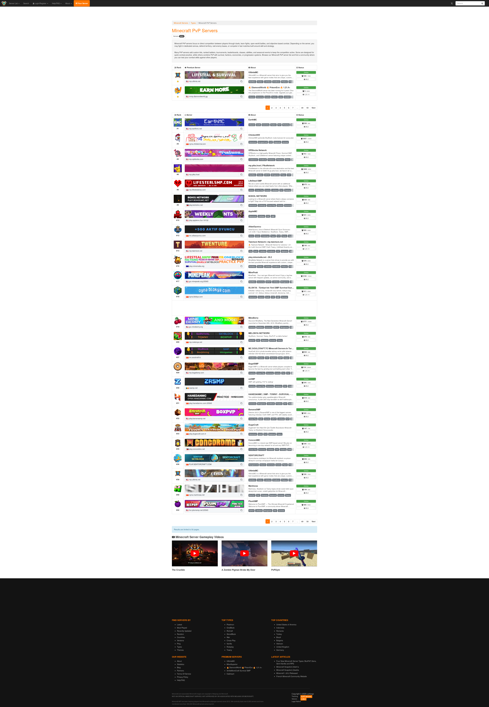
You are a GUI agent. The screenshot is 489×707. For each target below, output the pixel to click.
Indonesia (280, 627)
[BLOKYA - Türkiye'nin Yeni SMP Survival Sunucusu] (214, 290)
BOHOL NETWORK (257, 196)
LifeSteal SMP (255, 180)
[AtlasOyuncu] (214, 229)
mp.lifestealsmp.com (197, 189)
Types (193, 23)
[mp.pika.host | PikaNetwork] (214, 168)
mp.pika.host (194, 174)
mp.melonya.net (195, 342)
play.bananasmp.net (197, 418)
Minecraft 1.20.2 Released (287, 673)
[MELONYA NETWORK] (214, 336)
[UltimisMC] (214, 75)
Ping (179, 643)
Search (26, 3)
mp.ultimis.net (194, 81)
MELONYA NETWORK (259, 333)
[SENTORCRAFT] (214, 458)
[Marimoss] (214, 488)
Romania (280, 631)
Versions (180, 640)
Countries (181, 637)
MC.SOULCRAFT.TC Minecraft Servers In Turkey (271, 348)
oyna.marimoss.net (197, 495)
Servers (178, 36)
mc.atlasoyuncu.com (197, 235)
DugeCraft (253, 424)
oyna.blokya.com (196, 296)
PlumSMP (253, 501)
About (68, 3)
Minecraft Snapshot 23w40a (287, 670)
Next (313, 107)
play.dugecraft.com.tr (197, 433)
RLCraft (230, 631)
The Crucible (178, 569)
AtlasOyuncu (254, 226)
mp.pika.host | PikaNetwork (261, 165)
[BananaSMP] (214, 412)
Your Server (82, 3)
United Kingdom (282, 647)
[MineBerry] (214, 320)
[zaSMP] (214, 381)
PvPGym (275, 569)
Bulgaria (279, 640)
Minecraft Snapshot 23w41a (287, 667)
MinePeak (253, 272)
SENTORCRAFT (256, 455)
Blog (179, 667)
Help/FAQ (56, 3)
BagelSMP (253, 363)
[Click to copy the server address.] (241, 81)
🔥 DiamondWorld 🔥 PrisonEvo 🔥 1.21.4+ (269, 87)
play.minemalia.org (196, 266)
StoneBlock (231, 634)
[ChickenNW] (214, 137)
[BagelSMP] (214, 366)
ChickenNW (254, 134)
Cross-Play (231, 640)
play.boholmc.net (196, 205)
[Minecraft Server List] (3, 3)
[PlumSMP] (214, 504)
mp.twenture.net (195, 250)
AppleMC (252, 211)
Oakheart (230, 674)
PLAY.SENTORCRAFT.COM (200, 464)
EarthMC (252, 119)
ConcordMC (254, 440)
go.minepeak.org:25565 (198, 281)
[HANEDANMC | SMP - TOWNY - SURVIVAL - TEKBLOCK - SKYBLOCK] (214, 397)
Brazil (278, 637)
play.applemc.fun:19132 (198, 220)
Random (180, 634)
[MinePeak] (214, 275)
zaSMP (251, 378)
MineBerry (253, 317)
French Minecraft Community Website (291, 676)
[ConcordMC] (214, 443)
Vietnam (279, 643)
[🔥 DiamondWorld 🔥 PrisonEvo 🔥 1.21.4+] (214, 90)
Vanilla (229, 643)
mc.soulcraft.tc (195, 357)
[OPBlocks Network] (214, 153)
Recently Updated (184, 631)
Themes (180, 650)
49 (302, 107)
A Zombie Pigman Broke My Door (238, 569)
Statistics (180, 664)
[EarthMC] (214, 122)
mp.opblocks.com (196, 159)
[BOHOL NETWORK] (214, 199)
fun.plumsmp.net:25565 (198, 510)
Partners (180, 670)
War (228, 637)
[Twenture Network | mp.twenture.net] (214, 244)
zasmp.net (193, 388)
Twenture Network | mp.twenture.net (265, 241)
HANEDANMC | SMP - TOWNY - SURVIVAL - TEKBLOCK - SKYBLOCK (282, 394)
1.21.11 (307, 94)
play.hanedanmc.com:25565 (200, 403)
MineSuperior (232, 664)
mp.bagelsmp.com (196, 372)
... (297, 107)
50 (308, 107)
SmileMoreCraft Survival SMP (238, 670)
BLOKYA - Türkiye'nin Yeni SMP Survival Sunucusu (273, 287)
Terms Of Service (184, 674)
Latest (179, 624)
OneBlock (230, 627)
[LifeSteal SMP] (214, 183)
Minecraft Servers (181, 23)
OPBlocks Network (257, 150)
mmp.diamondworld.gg (198, 96)
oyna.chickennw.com (197, 144)
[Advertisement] (244, 14)
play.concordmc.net (197, 449)
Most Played (182, 627)
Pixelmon (230, 624)
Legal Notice (296, 701)
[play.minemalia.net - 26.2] (214, 260)
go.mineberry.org (196, 326)
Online (306, 72)
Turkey (279, 634)
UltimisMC (253, 72)
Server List (13, 3)
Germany (280, 650)
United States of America (286, 624)
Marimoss (253, 485)
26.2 (307, 79)
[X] (452, 3)
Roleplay (230, 647)
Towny (229, 650)
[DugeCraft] (214, 427)
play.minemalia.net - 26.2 (260, 257)
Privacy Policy (182, 677)
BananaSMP (254, 409)
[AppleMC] (214, 214)
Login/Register (40, 3)
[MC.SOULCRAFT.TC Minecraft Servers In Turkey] (214, 351)
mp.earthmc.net (195, 128)
